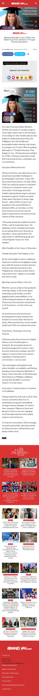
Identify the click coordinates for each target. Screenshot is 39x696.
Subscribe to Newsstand (10, 673)
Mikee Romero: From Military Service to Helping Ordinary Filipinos (28, 604)
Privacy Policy (6, 681)
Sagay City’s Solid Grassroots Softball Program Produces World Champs (28, 472)
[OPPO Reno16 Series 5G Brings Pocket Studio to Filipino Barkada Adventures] (10, 513)
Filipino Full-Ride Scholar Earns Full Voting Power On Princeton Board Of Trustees (10, 473)
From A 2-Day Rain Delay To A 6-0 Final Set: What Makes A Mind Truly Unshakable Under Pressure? (10, 498)
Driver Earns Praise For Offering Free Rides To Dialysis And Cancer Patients (28, 524)
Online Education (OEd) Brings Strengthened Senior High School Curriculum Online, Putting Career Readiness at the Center (10, 552)
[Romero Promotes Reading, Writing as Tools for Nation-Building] (10, 622)
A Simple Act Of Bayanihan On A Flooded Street (28, 548)
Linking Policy (6, 689)
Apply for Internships (9, 669)
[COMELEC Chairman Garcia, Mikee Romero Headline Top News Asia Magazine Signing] (28, 568)
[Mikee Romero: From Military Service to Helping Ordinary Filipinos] (28, 593)
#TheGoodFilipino (29, 520)
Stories (4, 438)
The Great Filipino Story (10, 574)
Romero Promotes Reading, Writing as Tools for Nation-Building (10, 633)
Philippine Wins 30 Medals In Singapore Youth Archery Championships (28, 496)
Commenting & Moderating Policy (13, 685)
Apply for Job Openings (9, 665)
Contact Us (6, 655)
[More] (28, 54)
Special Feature (10, 629)
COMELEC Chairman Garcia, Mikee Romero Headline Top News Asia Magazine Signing (28, 579)
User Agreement (7, 677)
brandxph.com (8, 49)
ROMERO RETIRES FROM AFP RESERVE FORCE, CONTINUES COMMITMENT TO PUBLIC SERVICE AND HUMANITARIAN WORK (10, 607)
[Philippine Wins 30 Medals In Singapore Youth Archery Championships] (28, 487)
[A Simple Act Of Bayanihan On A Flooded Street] (28, 537)
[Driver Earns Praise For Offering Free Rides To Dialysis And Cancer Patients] (28, 513)
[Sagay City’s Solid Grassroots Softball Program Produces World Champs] (28, 463)
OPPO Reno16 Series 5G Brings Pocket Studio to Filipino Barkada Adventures (10, 524)
